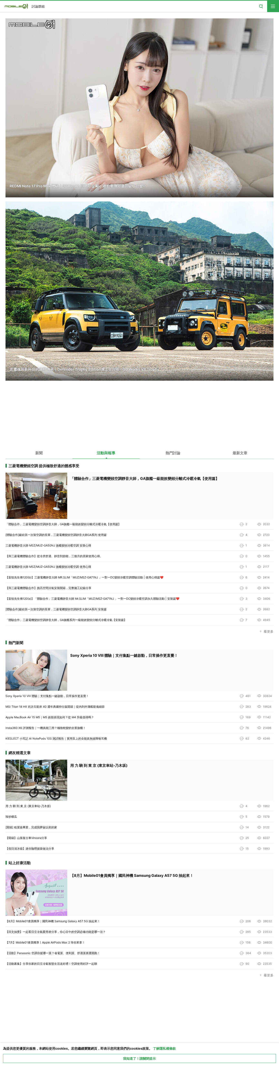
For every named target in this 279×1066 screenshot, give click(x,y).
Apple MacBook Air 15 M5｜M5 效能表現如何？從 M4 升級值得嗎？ (50, 717)
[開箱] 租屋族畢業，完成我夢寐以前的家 (31, 827)
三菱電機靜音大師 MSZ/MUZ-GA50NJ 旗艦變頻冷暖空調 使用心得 (48, 566)
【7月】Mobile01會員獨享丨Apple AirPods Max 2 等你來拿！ (45, 942)
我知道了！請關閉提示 (139, 1058)
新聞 (39, 453)
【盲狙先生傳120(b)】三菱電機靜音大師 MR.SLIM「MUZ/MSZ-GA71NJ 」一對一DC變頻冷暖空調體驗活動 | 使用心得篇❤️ (84, 577)
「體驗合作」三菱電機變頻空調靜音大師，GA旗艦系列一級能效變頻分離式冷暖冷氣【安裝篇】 (66, 620)
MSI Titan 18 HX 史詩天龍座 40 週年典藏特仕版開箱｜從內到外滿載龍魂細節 (55, 706)
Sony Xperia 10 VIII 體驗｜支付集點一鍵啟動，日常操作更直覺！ (47, 696)
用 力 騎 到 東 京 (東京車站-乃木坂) (28, 806)
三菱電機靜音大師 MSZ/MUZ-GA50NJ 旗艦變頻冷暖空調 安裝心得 (48, 545)
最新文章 (240, 453)
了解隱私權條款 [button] (164, 1048)
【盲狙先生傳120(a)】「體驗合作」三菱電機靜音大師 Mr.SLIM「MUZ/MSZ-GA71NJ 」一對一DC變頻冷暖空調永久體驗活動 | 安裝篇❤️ (92, 598)
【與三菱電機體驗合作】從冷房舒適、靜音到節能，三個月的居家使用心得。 (54, 556)
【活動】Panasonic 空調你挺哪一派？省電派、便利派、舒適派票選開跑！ (53, 953)
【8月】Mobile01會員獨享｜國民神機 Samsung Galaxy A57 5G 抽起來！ (53, 921)
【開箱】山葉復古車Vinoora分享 (26, 838)
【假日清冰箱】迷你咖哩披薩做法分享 (30, 848)
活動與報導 (106, 453)
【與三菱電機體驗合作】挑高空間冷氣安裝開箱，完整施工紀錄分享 (48, 588)
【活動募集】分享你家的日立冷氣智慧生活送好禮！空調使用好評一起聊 (51, 963)
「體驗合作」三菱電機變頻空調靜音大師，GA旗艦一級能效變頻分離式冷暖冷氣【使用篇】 (63, 524)
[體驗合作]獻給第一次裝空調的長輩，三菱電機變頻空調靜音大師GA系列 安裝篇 (56, 609)
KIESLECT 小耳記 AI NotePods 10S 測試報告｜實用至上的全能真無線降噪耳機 (56, 738)
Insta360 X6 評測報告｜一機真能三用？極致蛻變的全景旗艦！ (46, 728)
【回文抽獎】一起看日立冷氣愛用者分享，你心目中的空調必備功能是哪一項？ (56, 931)
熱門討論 (173, 453)
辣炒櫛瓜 (11, 816)
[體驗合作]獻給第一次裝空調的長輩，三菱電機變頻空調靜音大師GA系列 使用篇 (56, 534)
